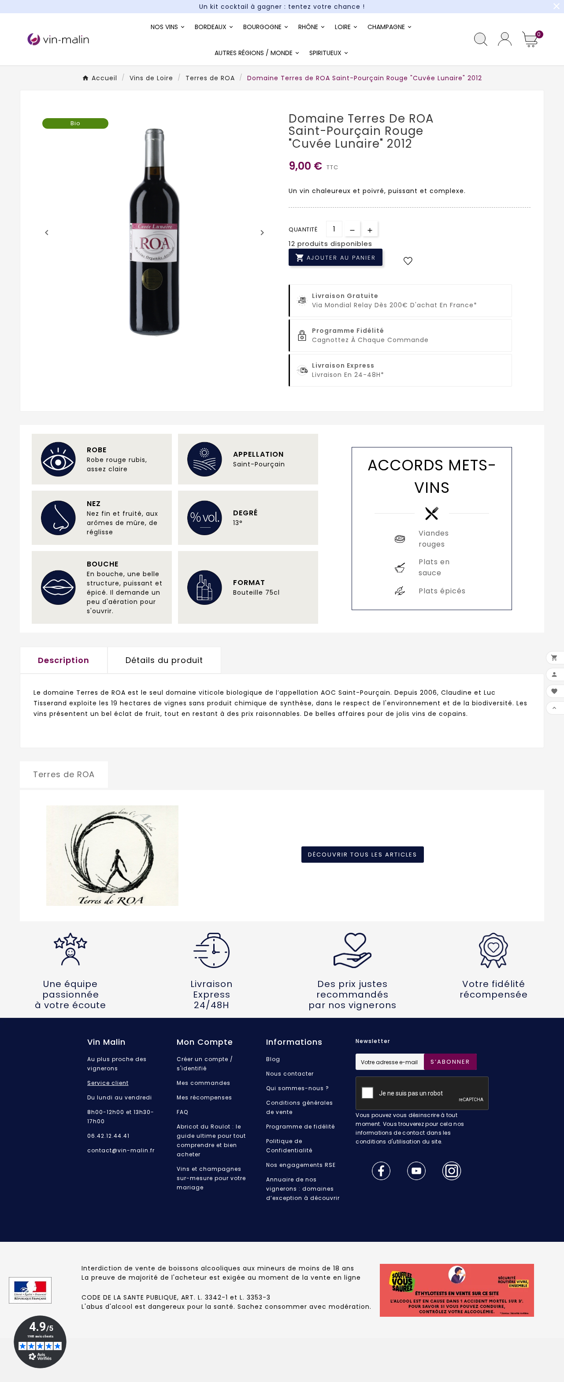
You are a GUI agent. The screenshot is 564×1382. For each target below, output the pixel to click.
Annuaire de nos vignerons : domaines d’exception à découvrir (303, 1189)
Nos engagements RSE (301, 1165)
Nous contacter (290, 1073)
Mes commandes (203, 1083)
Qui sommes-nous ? (297, 1088)
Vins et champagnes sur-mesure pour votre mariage (211, 1178)
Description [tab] (63, 660)
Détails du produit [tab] (164, 660)
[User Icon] (505, 39)
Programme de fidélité (300, 1126)
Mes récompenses (204, 1097)
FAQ (182, 1112)
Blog (273, 1059)
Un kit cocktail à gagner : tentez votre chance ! (282, 6)
